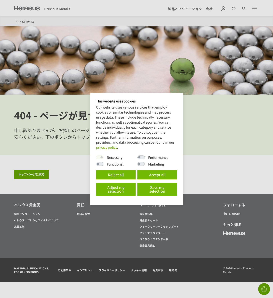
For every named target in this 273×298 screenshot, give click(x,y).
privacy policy (106, 147)
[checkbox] (99, 157)
